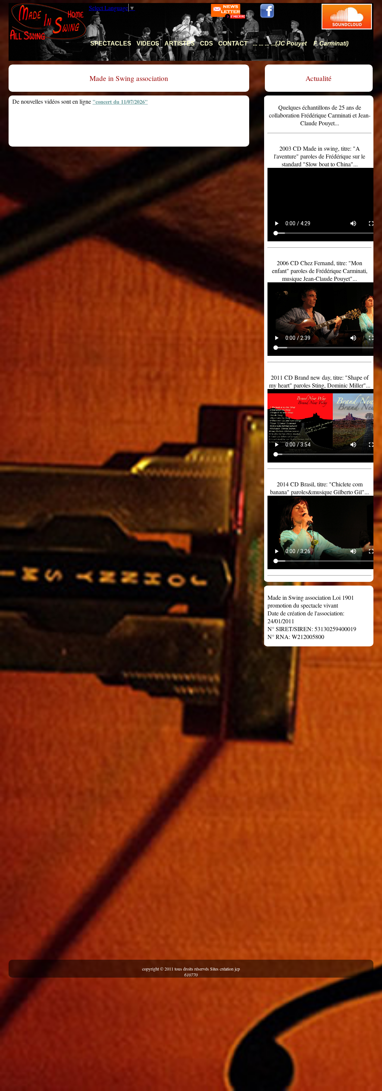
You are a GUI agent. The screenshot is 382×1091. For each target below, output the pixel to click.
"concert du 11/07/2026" (120, 102)
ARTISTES (180, 43)
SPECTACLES (110, 43)
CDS (206, 43)
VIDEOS (148, 43)
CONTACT (233, 43)
